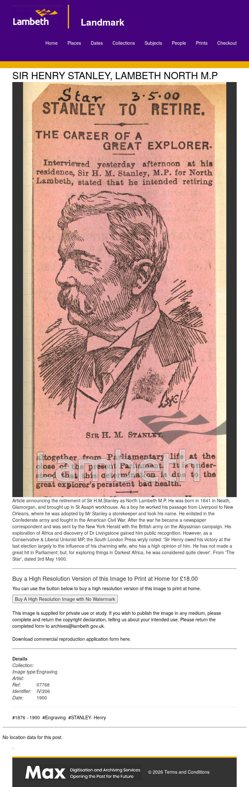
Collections (124, 43)
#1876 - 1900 (26, 717)
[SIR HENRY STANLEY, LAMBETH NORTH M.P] (124, 289)
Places (74, 43)
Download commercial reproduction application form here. (71, 639)
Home (51, 43)
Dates (97, 43)
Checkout (227, 43)
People (179, 43)
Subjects (153, 43)
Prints (202, 43)
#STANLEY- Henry (87, 717)
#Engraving (54, 717)
